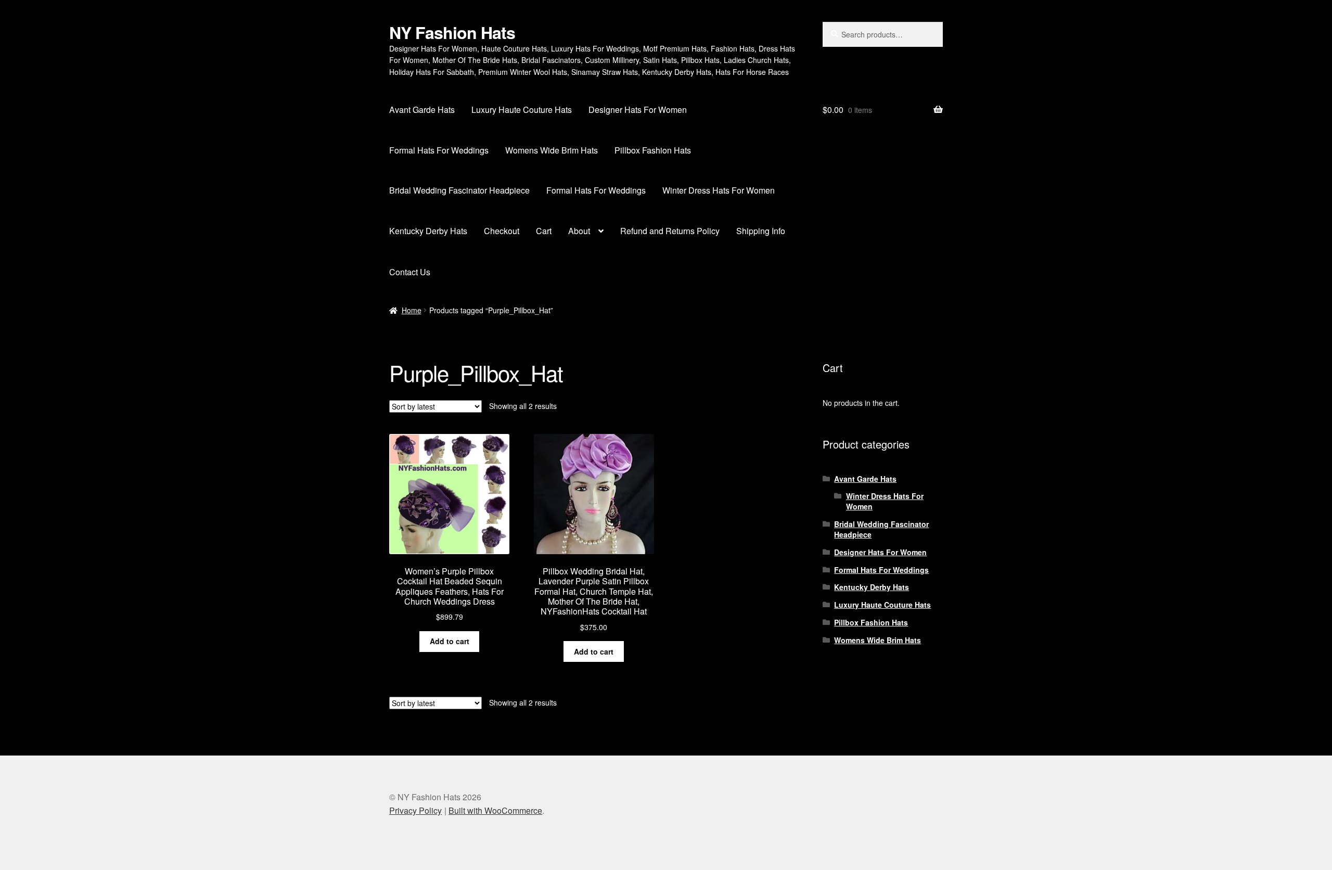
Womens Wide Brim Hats (551, 150)
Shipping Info (760, 231)
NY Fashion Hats (452, 32)
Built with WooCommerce (495, 810)
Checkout (501, 231)
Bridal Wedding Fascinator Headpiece (459, 190)
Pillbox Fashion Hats (652, 150)
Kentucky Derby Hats (428, 231)
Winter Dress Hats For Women (718, 190)
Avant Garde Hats (422, 110)
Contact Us (409, 272)
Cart (544, 231)
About (579, 231)
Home (411, 310)
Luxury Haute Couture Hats (521, 110)
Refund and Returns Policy (670, 231)
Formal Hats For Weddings (439, 150)
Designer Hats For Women (637, 110)
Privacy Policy (415, 810)
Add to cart (449, 641)
